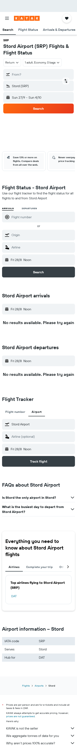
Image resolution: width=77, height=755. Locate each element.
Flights (26, 685)
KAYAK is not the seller (22, 728)
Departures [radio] (29, 208)
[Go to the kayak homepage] (27, 18)
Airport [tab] (37, 412)
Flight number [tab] (15, 412)
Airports (39, 685)
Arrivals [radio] (8, 208)
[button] (6, 18)
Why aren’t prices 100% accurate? (30, 743)
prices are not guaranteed (20, 716)
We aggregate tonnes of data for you (32, 736)
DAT (14, 596)
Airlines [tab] (14, 567)
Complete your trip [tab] (39, 567)
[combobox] (42, 235)
